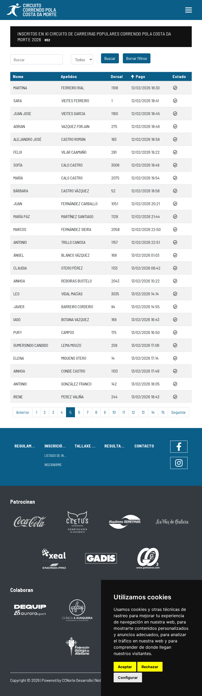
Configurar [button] (128, 677)
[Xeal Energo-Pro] (53, 558)
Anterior (22, 412)
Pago (140, 76)
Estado (179, 76)
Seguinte (178, 412)
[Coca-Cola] (30, 521)
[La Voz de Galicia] (172, 521)
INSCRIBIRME (53, 465)
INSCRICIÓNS (55, 445)
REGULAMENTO (27, 445)
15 (163, 412)
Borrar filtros (136, 58)
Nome (18, 76)
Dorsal (117, 76)
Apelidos (69, 76)
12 (133, 412)
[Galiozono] (148, 557)
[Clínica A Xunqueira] (77, 609)
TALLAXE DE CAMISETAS (87, 445)
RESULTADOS (116, 445)
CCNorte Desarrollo (77, 680)
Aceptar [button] (125, 666)
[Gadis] (101, 557)
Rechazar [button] (150, 666)
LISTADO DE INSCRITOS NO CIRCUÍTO (57, 455)
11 (123, 412)
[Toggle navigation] (188, 10)
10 (114, 412)
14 (153, 412)
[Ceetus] (77, 521)
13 (143, 412)
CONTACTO (144, 445)
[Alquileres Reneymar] (124, 521)
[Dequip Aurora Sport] (30, 609)
